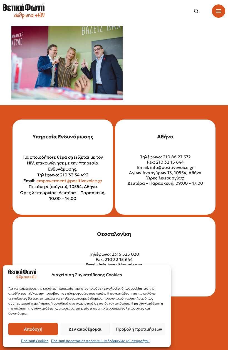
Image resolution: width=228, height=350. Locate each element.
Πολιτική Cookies (34, 341)
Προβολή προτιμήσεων (139, 329)
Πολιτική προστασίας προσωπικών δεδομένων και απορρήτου (100, 341)
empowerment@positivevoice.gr (69, 180)
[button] (196, 11)
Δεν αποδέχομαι (85, 329)
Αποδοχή (33, 329)
